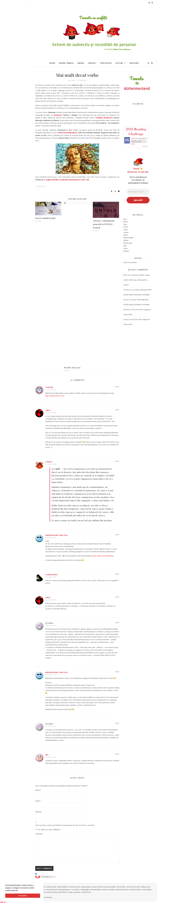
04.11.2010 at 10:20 (50, 412)
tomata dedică (146, 890)
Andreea (133, 138)
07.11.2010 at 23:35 (50, 757)
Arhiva (81, 63)
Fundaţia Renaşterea (104, 118)
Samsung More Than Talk (56, 535)
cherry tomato (121, 887)
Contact (92, 63)
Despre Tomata (66, 63)
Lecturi (119, 63)
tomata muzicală (74, 887)
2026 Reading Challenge (136, 131)
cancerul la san (41, 186)
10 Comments (82, 80)
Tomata (48, 462)
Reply (117, 387)
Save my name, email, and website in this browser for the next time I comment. (65, 825)
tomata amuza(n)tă (109, 887)
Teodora (49, 387)
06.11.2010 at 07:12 (50, 625)
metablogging (85, 890)
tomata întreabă (95, 890)
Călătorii (134, 63)
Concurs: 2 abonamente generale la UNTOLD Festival (104, 224)
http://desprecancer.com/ (55, 396)
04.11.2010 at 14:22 (50, 537)
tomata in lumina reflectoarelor (57, 892)
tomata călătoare (62, 887)
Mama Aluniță (128, 237)
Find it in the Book (130, 262)
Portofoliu (106, 63)
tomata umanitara (135, 890)
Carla (47, 410)
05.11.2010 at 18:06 (50, 600)
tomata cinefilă (51, 887)
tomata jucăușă (86, 887)
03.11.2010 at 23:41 (50, 389)
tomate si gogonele (74, 892)
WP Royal (49, 897)
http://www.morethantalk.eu (103, 556)
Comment (39, 834)
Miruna (125, 240)
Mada (125, 235)
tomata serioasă (96, 887)
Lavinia (125, 232)
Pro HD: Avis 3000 (72, 367)
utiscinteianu (51, 574)
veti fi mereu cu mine (133, 887)
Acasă (52, 63)
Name (38, 790)
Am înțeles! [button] (22, 895)
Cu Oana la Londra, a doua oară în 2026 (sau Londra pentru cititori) (136, 280)
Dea (46, 755)
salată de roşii (86, 892)
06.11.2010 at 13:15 (50, 675)
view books (144, 146)
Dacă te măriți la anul (45, 218)
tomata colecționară (121, 890)
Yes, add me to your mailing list (48, 829)
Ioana (125, 229)
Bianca (125, 221)
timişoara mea (145, 887)
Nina (125, 246)
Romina (126, 251)
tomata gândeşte (63, 890)
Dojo (125, 224)
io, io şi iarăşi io (75, 890)
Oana (125, 248)
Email (37, 801)
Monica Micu (127, 243)
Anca (125, 219)
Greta (125, 227)
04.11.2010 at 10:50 (50, 464)
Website (38, 812)
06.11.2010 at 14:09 (50, 726)
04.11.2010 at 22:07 (50, 577)
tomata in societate (108, 890)
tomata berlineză (51, 890)
